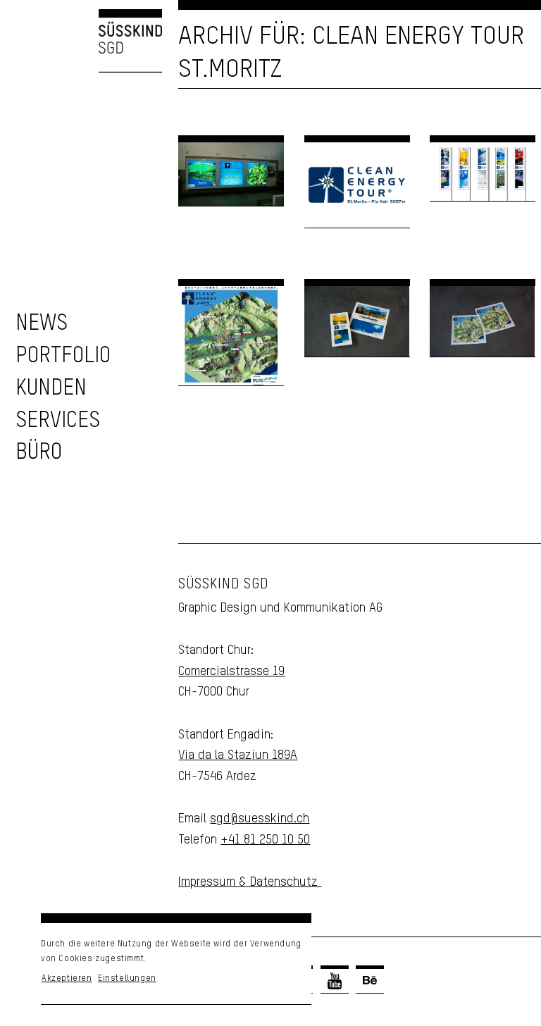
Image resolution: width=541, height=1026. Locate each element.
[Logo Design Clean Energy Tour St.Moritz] (357, 185)
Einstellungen (127, 979)
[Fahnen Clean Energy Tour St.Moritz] (482, 171)
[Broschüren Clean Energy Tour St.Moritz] (357, 321)
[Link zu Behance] (370, 981)
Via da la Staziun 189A (237, 755)
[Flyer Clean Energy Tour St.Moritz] (482, 321)
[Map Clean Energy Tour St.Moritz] (231, 335)
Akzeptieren (67, 979)
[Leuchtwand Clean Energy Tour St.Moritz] (231, 174)
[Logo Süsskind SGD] (81, 41)
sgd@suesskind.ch (259, 818)
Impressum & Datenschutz (249, 882)
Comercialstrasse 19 (231, 671)
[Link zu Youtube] (335, 981)
